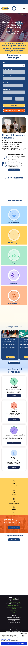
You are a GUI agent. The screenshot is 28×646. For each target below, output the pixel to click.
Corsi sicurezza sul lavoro (14, 617)
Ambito (5, 62)
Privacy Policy (14, 610)
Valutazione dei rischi (14, 619)
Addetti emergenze (14, 243)
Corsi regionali (14, 263)
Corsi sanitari (14, 283)
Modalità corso (7, 89)
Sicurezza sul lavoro (14, 222)
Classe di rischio (7, 75)
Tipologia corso (7, 82)
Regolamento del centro (14, 605)
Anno (16, 95)
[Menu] (24, 8)
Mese (4, 95)
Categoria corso (7, 69)
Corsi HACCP (11, 303)
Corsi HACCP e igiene (14, 620)
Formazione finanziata (14, 622)
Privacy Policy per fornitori (14, 612)
